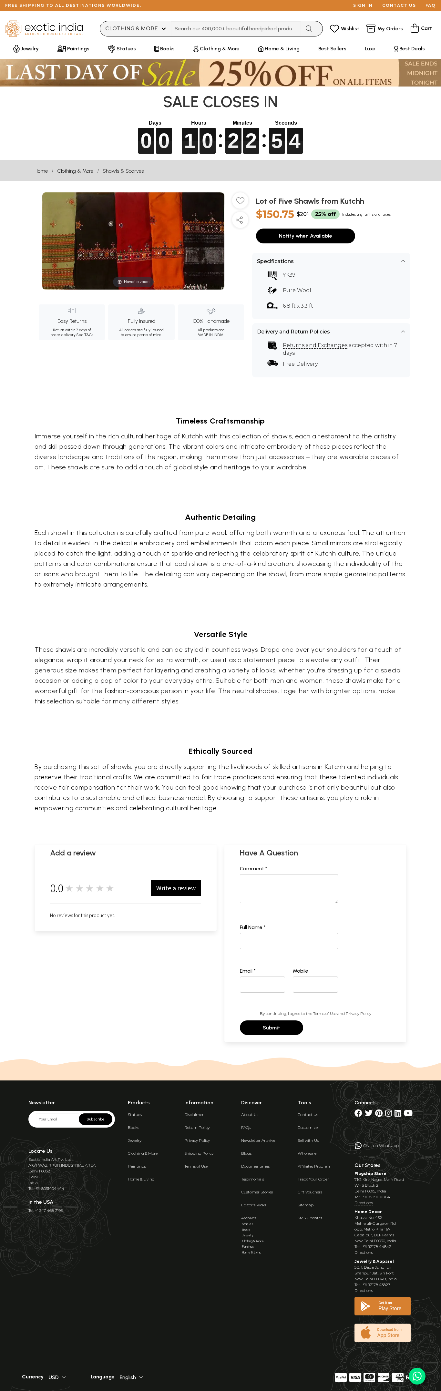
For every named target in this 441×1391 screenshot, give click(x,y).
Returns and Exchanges (315, 345)
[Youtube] (408, 1114)
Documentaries (255, 1166)
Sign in (363, 5)
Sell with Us (308, 1140)
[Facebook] (358, 1114)
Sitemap (305, 1204)
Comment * (253, 868)
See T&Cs (84, 334)
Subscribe (96, 1119)
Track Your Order (313, 1179)
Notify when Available (305, 236)
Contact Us (308, 1114)
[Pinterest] (379, 1114)
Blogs (246, 1153)
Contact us (399, 5)
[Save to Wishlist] (240, 203)
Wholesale (307, 1153)
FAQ (431, 5)
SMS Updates (310, 1217)
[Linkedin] (398, 1114)
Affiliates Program (315, 1166)
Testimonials (252, 1179)
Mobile (300, 971)
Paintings (137, 1166)
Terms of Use (324, 1013)
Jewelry (134, 1140)
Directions (363, 1202)
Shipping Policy (198, 1153)
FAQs (246, 1127)
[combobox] (236, 28)
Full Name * (253, 927)
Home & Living (141, 1179)
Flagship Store (370, 1173)
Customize (308, 1127)
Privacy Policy (358, 1013)
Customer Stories (257, 1192)
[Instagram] (388, 1114)
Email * (248, 971)
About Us (249, 1114)
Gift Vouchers (310, 1192)
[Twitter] (369, 1114)
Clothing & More (75, 171)
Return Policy (197, 1127)
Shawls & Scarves (123, 171)
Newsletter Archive (258, 1140)
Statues (135, 1114)
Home (41, 171)
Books (133, 1127)
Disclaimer (194, 1114)
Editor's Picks (253, 1204)
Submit (271, 1028)
